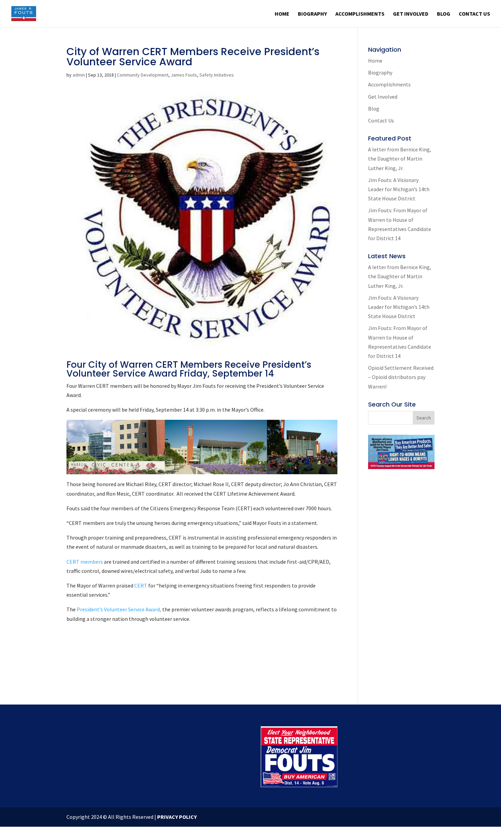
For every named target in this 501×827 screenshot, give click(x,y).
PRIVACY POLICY (177, 816)
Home (282, 14)
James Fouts (184, 75)
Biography (312, 14)
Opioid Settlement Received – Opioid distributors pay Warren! (401, 377)
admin (79, 75)
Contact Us (474, 14)
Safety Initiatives (216, 75)
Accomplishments (359, 14)
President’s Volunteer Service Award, (118, 609)
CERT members (84, 561)
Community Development (142, 75)
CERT (141, 585)
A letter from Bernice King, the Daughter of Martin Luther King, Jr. (399, 158)
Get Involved (410, 14)
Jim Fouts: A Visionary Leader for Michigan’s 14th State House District (398, 189)
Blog (443, 14)
